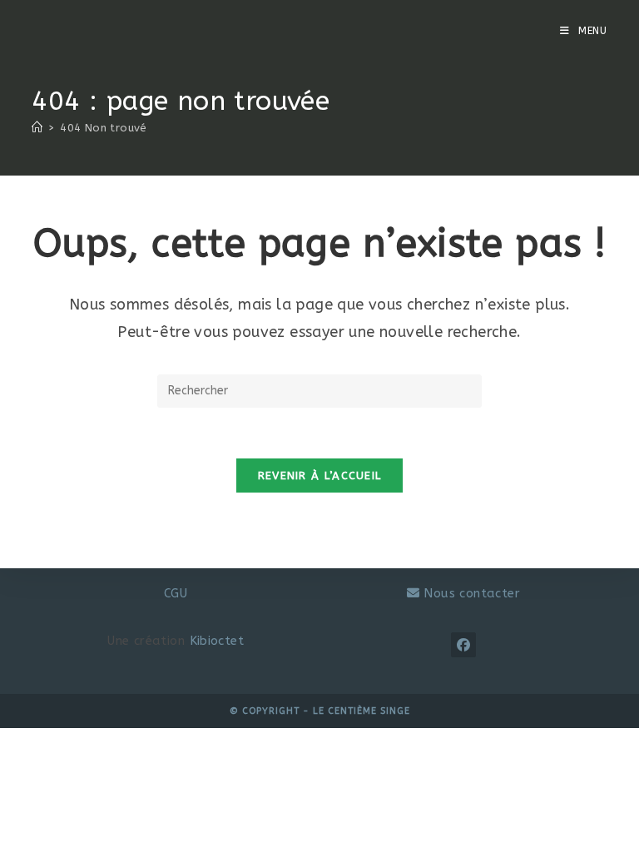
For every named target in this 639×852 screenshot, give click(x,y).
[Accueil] (37, 127)
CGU (175, 593)
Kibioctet (217, 640)
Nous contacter (469, 593)
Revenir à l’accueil (320, 475)
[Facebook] (463, 644)
